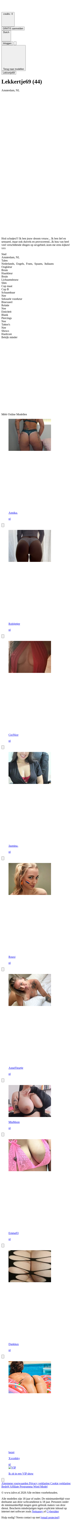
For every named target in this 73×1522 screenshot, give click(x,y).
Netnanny (38, 1511)
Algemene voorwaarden (15, 1483)
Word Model (40, 1486)
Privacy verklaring (39, 1483)
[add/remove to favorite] (2, 525)
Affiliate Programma (21, 1486)
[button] (6, 35)
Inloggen (7, 43)
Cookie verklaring (60, 1483)
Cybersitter (53, 1511)
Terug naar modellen (13, 69)
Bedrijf (5, 1486)
